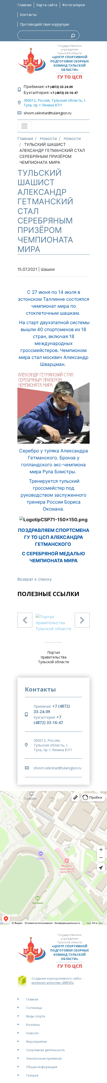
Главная (24, 4)
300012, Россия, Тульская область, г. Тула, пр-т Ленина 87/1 (55, 102)
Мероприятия (36, 1042)
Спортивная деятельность (45, 1050)
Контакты (28, 14)
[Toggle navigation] (24, 126)
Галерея (32, 1075)
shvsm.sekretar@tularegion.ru (47, 113)
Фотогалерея (73, 4)
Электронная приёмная (44, 1058)
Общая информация (41, 1067)
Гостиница (34, 1008)
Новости (32, 1033)
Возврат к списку (34, 579)
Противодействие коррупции (44, 24)
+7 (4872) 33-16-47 (64, 93)
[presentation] (24, 620)
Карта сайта (46, 4)
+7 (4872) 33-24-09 (59, 87)
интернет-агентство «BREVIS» (53, 983)
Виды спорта (35, 1016)
